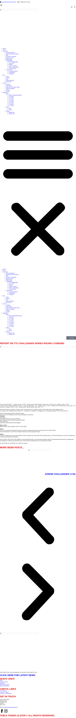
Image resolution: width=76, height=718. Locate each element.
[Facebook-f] (2, 711)
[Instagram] (6, 711)
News (4, 50)
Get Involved (9, 69)
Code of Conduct (13, 65)
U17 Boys (11, 100)
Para (7, 79)
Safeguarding (9, 60)
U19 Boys (11, 96)
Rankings (5, 92)
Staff (7, 55)
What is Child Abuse (14, 67)
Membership (9, 59)
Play (4, 75)
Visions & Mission (10, 52)
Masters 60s (11, 112)
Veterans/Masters (10, 80)
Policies (11, 64)
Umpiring (11, 73)
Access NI (11, 63)
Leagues (8, 91)
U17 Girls (11, 99)
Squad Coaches (9, 57)
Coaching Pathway (13, 71)
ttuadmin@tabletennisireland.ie (10, 707)
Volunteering (12, 72)
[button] (1, 5)
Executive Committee (11, 56)
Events (4, 83)
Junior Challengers (10, 88)
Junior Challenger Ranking (15, 95)
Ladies (10, 109)
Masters (8, 111)
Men (10, 108)
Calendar (8, 84)
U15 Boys (11, 101)
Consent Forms (12, 68)
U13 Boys (11, 104)
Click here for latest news (17, 675)
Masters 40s (11, 113)
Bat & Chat (8, 81)
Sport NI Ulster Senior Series (13, 87)
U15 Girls (11, 103)
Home (4, 48)
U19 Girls (11, 97)
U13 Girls (11, 105)
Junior (7, 93)
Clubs (7, 76)
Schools (8, 77)
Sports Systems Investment (12, 53)
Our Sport (5, 51)
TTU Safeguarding (13, 61)
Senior (7, 107)
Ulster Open (9, 85)
